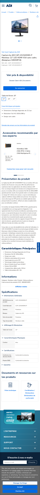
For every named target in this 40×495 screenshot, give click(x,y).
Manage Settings (20, 483)
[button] (38, 247)
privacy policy (16, 471)
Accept (20, 487)
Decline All (20, 491)
